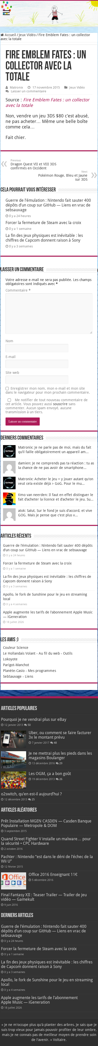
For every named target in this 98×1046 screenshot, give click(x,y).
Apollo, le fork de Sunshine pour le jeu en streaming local (47, 982)
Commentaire (18, 290)
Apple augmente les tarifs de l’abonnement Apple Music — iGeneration (39, 1000)
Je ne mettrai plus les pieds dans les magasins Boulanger (60, 755)
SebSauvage (12, 676)
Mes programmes (42, 671)
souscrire (60, 404)
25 (33, 799)
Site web (12, 373)
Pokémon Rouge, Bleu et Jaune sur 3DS (62, 175)
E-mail (11, 357)
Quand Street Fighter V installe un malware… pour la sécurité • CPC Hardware (46, 841)
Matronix (16, 87)
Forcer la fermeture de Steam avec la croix (43, 222)
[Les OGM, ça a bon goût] (13, 780)
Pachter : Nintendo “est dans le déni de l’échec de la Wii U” (47, 859)
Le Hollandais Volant (19, 653)
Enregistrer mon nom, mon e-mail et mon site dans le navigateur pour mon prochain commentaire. (48, 390)
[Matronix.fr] (49, 14)
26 (60, 779)
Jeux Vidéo (27, 35)
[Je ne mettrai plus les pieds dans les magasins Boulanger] (13, 759)
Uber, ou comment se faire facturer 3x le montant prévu (60, 735)
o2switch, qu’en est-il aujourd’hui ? (31, 794)
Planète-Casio (14, 671)
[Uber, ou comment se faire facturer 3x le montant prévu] (13, 739)
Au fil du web (49, 653)
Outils (67, 653)
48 (55, 742)
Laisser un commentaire (28, 91)
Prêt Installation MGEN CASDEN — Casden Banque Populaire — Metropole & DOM (46, 823)
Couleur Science (15, 648)
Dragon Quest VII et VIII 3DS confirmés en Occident (33, 164)
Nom (9, 341)
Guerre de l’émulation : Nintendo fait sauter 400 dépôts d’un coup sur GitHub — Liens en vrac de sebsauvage (48, 205)
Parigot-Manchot (16, 665)
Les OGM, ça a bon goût (50, 773)
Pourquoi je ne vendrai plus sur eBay (33, 719)
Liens (29, 676)
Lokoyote (10, 659)
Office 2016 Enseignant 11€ (53, 874)
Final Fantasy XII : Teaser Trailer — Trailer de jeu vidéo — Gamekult (44, 897)
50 (29, 725)
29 (60, 763)
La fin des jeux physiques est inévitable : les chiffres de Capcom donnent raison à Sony (44, 238)
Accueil (10, 35)
